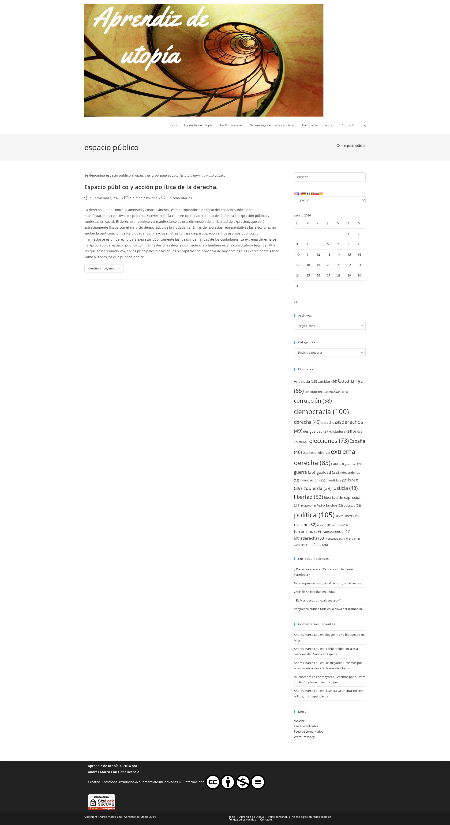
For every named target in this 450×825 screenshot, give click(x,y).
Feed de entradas (306, 726)
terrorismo (307, 531)
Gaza (337, 464)
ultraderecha (309, 538)
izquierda (317, 488)
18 (308, 265)
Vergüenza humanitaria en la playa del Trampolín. (328, 609)
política (314, 514)
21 (339, 265)
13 (328, 254)
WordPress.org (304, 737)
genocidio (353, 464)
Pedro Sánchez (329, 505)
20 (328, 265)
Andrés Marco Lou (306, 634)
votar (299, 545)
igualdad (327, 472)
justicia (345, 488)
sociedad (340, 525)
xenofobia (317, 544)
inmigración (312, 480)
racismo (305, 524)
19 (318, 265)
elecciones (329, 440)
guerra (304, 472)
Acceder (299, 720)
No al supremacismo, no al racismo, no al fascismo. (329, 583)
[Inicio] (338, 146)
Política (151, 198)
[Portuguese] (313, 194)
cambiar (327, 381)
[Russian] (317, 194)
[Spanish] (321, 194)
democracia (321, 411)
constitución (316, 392)
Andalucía (305, 381)
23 (359, 265)
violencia (352, 538)
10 (298, 254)
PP (340, 516)
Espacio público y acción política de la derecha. (151, 187)
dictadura (341, 431)
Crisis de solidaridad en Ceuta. (314, 592)
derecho (331, 422)
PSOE (352, 516)
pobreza (352, 505)
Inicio (232, 817)
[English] (296, 194)
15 (349, 254)
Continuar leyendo (106, 269)
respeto (324, 525)
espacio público (355, 146)
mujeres (308, 505)
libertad (308, 496)
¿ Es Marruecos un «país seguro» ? (317, 600)
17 (298, 265)
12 (318, 254)
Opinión (136, 198)
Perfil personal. (278, 817)
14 (339, 254)
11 (308, 254)
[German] (304, 194)
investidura (336, 480)
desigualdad (316, 431)
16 (359, 254)
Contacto (266, 819)
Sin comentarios (179, 198)
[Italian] (309, 194)
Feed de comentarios (308, 731)
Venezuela (334, 538)
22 (349, 265)
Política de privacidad (242, 819)
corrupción (313, 400)
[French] (300, 194)
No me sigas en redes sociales (311, 817)
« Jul (296, 302)
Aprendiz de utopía (103, 766)
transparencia (336, 531)
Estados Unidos (316, 452)
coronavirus (338, 392)
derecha (307, 422)
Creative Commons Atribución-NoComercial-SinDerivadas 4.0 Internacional (146, 782)
